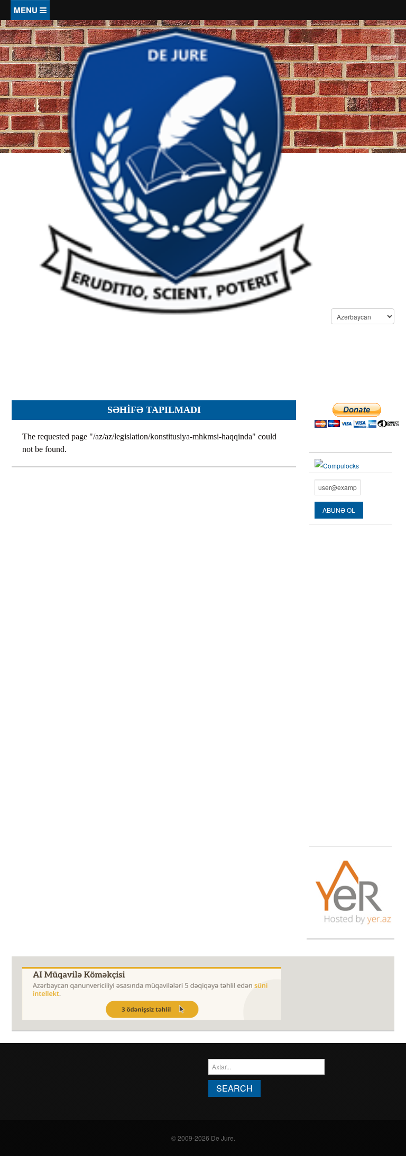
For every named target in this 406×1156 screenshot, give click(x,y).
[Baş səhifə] (175, 169)
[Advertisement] (204, 364)
